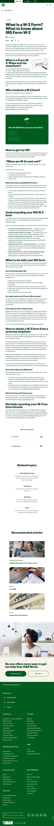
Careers (29, 779)
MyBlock (29, 718)
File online (12, 133)
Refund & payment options (34, 730)
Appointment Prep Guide (33, 728)
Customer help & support (9, 795)
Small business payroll (9, 758)
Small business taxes (8, 753)
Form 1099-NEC (10, 107)
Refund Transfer (7, 779)
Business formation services (10, 760)
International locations (9, 802)
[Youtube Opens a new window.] (41, 815)
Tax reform (27, 486)
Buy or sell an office (32, 781)
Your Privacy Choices (19, 822)
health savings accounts (29, 240)
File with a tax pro (14, 139)
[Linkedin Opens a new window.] (45, 815)
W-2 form (34, 164)
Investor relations (31, 788)
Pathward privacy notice (33, 753)
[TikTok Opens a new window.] (28, 815)
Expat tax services (7, 740)
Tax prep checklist (32, 725)
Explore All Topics (8, 10)
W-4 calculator (31, 737)
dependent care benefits (15, 240)
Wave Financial (7, 763)
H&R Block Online (34, 415)
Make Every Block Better (33, 777)
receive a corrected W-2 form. (26, 399)
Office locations (7, 800)
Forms (27, 508)
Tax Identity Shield (8, 735)
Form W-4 (11, 385)
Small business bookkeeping (10, 756)
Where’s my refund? (32, 735)
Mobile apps (30, 721)
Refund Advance (7, 784)
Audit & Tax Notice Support (10, 737)
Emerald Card (6, 777)
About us (29, 774)
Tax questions (6, 797)
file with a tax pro (18, 415)
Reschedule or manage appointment (12, 718)
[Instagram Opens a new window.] (37, 815)
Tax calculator (30, 723)
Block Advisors (7, 751)
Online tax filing (7, 721)
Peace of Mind (6, 732)
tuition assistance (13, 255)
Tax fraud (27, 497)
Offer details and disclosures (11, 684)
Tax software (6, 728)
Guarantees (30, 793)
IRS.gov (42, 204)
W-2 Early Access (20, 324)
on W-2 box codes (10, 222)
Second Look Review (8, 730)
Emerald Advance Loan (9, 781)
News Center (30, 786)
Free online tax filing (8, 725)
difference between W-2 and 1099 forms (17, 109)
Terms (28, 749)
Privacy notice (31, 751)
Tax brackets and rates (27, 473)
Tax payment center (32, 732)
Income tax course (32, 784)
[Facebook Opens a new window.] (32, 815)
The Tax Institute (31, 791)
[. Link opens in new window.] (8, 823)
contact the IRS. (43, 365)
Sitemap (5, 805)
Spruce (5, 774)
